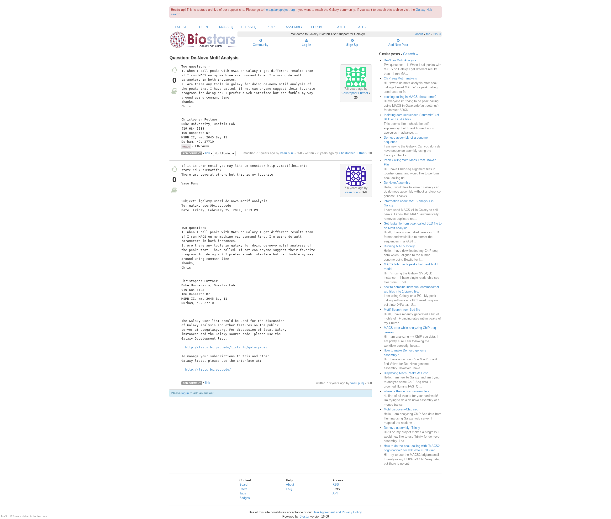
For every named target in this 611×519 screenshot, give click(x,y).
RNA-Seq (226, 27)
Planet (339, 27)
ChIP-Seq (248, 27)
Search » (410, 53)
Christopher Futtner (355, 93)
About (290, 484)
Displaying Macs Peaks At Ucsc (406, 373)
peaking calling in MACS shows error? (410, 97)
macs (186, 146)
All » (362, 27)
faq (428, 34)
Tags (242, 493)
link (207, 153)
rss (436, 34)
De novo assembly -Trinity (402, 428)
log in (185, 393)
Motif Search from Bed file (402, 309)
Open (203, 27)
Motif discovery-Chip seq (401, 409)
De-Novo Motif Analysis (400, 60)
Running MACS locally (399, 246)
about (419, 34)
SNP (271, 27)
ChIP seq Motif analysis (400, 78)
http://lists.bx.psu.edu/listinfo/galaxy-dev (226, 347)
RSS (335, 484)
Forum (316, 27)
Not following (223, 153)
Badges (244, 498)
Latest (181, 27)
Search (244, 484)
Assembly (294, 27)
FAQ (289, 489)
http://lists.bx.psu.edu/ (208, 369)
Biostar (304, 516)
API (335, 493)
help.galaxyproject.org (279, 9)
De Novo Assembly (397, 182)
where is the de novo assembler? (406, 391)
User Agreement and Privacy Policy (337, 512)
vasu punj (287, 153)
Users (243, 489)
